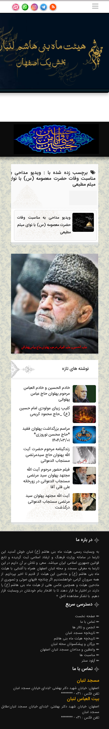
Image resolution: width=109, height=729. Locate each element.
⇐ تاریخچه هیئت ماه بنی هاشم (76, 638)
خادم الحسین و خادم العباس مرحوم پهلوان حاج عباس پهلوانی (47, 393)
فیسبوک (25, 7)
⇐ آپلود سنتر (90, 660)
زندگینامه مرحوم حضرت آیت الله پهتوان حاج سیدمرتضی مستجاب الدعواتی (47, 455)
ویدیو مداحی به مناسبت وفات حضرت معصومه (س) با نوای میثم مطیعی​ (44, 225)
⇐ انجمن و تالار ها (85, 627)
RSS (53, 7)
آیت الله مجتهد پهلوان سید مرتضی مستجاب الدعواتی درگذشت (48, 502)
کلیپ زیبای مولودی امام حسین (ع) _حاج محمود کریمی (44, 411)
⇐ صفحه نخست (87, 616)
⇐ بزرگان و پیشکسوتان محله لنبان (75, 644)
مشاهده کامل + (67, 596)
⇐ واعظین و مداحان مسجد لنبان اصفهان (69, 649)
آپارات (15, 7)
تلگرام (43, 7)
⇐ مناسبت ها (89, 655)
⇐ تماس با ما (89, 621)
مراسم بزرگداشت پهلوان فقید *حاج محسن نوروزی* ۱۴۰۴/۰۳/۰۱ (46, 434)
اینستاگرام (34, 7)
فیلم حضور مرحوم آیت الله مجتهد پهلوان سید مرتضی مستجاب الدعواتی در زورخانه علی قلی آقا (46, 478)
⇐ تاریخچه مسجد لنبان (82, 633)
